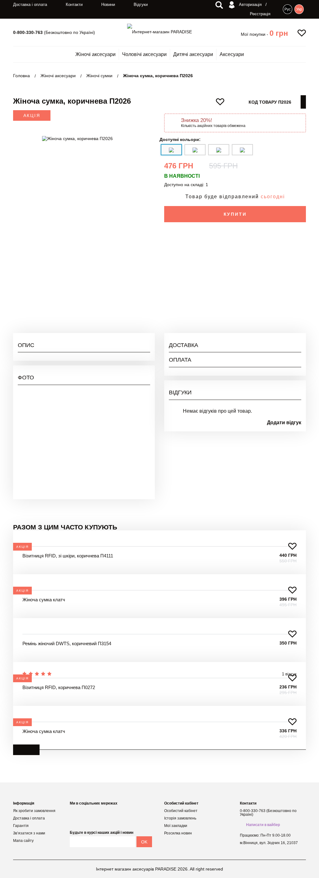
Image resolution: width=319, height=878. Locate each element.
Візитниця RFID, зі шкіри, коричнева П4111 (67, 555)
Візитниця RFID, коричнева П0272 (58, 687)
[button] (278, 33)
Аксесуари (232, 54)
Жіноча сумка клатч (43, 599)
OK (144, 841)
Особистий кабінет (181, 811)
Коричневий (289, 267)
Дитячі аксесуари (193, 54)
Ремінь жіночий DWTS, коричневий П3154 (66, 643)
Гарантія (21, 826)
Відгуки (141, 4)
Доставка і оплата (30, 4)
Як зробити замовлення (34, 811)
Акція (31, 115)
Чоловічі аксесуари (144, 54)
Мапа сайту (23, 841)
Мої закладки (175, 826)
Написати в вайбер (263, 825)
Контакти (74, 4)
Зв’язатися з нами (29, 833)
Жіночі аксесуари (95, 54)
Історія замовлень (180, 818)
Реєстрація (260, 14)
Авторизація (250, 4)
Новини (108, 4)
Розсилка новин (178, 833)
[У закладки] (292, 546)
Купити (235, 214)
